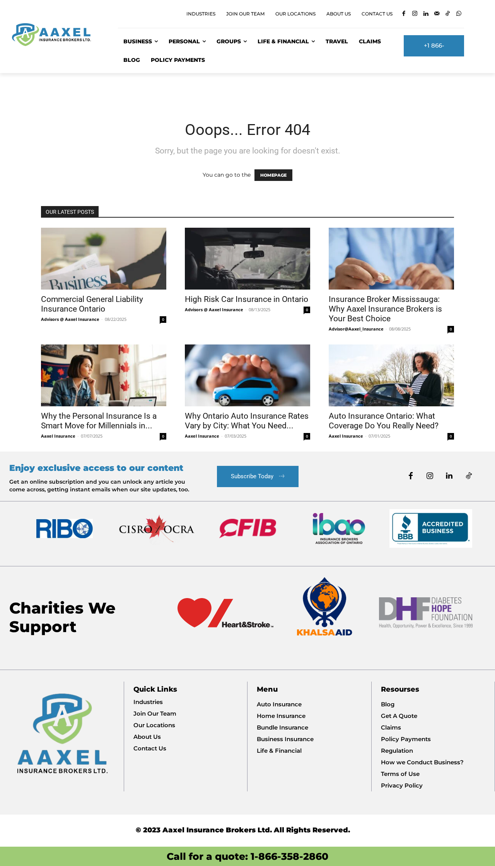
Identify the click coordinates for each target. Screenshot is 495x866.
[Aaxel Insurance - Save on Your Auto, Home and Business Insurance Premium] (56, 34)
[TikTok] (447, 14)
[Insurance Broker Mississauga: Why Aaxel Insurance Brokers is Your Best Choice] (391, 259)
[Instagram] (414, 14)
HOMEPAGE (273, 175)
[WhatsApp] (458, 14)
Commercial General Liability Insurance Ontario (92, 304)
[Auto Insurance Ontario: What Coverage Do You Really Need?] (391, 375)
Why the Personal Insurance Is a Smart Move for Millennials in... (99, 420)
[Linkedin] (425, 14)
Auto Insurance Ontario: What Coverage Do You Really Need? (384, 420)
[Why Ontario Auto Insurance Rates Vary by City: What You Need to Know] (247, 375)
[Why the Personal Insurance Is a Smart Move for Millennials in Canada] (103, 375)
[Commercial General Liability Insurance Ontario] (103, 259)
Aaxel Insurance (58, 436)
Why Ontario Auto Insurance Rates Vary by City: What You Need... (247, 420)
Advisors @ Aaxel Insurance (70, 319)
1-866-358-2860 (289, 856)
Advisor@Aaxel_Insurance (356, 329)
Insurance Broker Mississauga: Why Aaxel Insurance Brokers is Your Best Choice (385, 309)
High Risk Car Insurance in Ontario (246, 299)
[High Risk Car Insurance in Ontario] (247, 259)
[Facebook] (403, 14)
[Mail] (436, 14)
